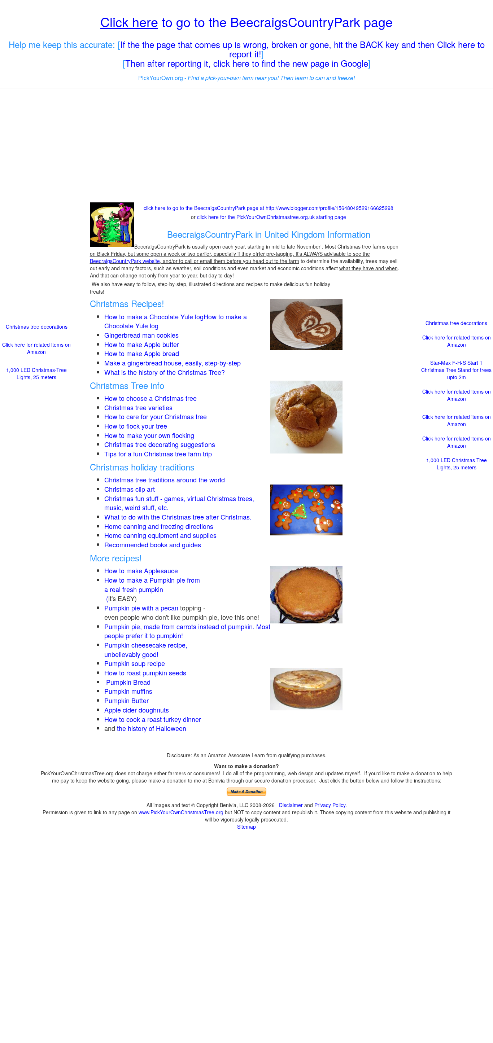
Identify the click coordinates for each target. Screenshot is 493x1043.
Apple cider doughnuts (136, 709)
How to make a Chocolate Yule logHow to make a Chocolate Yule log (175, 321)
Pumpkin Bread (128, 682)
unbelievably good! (132, 654)
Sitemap (246, 826)
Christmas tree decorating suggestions (159, 444)
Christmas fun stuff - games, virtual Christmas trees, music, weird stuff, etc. (179, 503)
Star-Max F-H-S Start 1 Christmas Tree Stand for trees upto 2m (456, 370)
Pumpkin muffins (128, 691)
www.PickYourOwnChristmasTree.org (181, 812)
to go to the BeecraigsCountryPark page (246, 21)
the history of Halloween (151, 728)
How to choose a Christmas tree (150, 398)
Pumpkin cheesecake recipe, (145, 644)
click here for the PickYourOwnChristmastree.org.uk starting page (271, 216)
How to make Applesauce (141, 570)
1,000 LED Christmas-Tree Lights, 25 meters (36, 373)
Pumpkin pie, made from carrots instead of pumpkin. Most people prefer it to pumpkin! (187, 631)
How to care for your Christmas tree (155, 416)
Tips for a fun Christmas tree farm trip (158, 453)
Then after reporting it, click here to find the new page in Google (246, 63)
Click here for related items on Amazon (36, 348)
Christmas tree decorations (36, 326)
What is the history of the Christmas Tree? (164, 372)
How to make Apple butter (141, 344)
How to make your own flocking (149, 435)
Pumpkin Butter (127, 700)
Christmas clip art (129, 489)
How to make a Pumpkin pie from (152, 579)
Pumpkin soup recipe (134, 663)
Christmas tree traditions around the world (164, 479)
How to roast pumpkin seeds (145, 672)
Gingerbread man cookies (141, 334)
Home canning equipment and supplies (160, 535)
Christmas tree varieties (138, 407)
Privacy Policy (329, 804)
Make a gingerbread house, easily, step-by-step (172, 362)
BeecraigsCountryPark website (125, 260)
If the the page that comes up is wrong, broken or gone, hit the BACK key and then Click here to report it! (302, 49)
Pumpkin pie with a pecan (141, 607)
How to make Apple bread (141, 353)
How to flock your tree (135, 425)
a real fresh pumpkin (133, 589)
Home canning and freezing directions (158, 526)
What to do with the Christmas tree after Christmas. (178, 516)
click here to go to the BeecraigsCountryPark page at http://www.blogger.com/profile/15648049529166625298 (268, 207)
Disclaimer (291, 804)
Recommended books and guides (152, 544)
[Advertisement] (246, 146)
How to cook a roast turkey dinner (152, 719)
